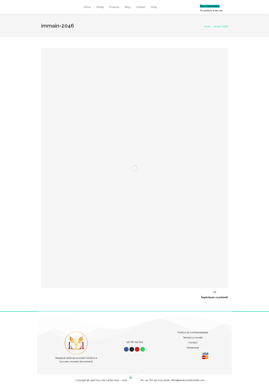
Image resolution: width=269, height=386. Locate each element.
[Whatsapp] (142, 349)
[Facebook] (126, 349)
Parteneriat (193, 347)
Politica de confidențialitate (193, 332)
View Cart (205, 6)
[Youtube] (137, 349)
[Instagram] (131, 349)
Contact (192, 342)
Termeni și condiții (193, 337)
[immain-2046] (134, 168)
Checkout (214, 6)
